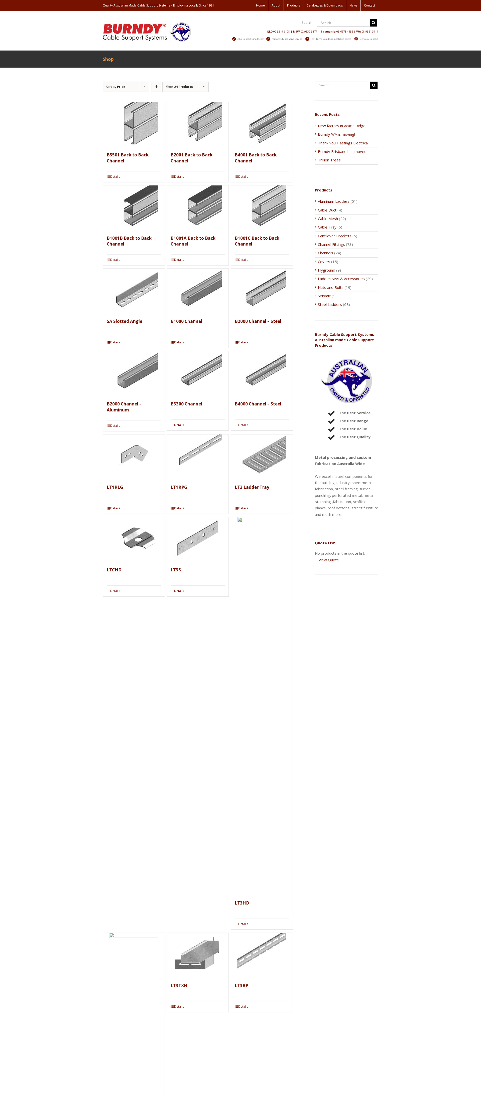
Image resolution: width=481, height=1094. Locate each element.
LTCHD (114, 570)
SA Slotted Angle (124, 321)
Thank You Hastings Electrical (343, 142)
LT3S (176, 570)
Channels (325, 252)
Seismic (324, 295)
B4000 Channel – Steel (258, 404)
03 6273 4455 (344, 31)
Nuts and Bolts (330, 287)
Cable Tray (327, 227)
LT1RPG (179, 487)
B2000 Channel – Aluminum (124, 407)
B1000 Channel (186, 321)
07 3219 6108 (281, 31)
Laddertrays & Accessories (341, 278)
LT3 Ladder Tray (252, 487)
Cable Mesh (328, 218)
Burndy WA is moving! (336, 134)
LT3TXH (179, 985)
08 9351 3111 (370, 31)
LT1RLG (115, 487)
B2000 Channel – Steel (258, 321)
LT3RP (241, 985)
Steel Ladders (330, 304)
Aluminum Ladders (333, 201)
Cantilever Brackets (334, 235)
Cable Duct (327, 209)
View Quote (329, 559)
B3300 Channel (186, 404)
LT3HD (242, 903)
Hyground (326, 270)
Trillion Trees (329, 159)
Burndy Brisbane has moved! (342, 151)
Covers (324, 261)
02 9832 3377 (309, 31)
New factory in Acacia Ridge (342, 125)
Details (115, 176)
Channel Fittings (331, 244)
